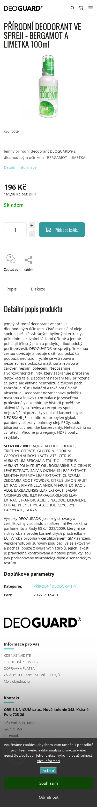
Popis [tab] (11, 289)
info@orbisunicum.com (21, 723)
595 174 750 (13, 729)
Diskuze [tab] (38, 289)
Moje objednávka (17, 681)
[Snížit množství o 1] (32, 234)
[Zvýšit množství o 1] (32, 225)
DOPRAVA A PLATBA (19, 668)
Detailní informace (20, 167)
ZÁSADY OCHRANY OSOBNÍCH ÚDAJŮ (32, 675)
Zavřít (80, 276)
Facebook (11, 736)
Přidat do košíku (67, 230)
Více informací (48, 760)
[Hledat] (72, 8)
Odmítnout (48, 797)
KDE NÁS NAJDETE (17, 655)
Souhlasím (48, 783)
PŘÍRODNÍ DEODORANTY (55, 586)
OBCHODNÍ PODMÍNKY (21, 662)
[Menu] (90, 8)
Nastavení (49, 770)
